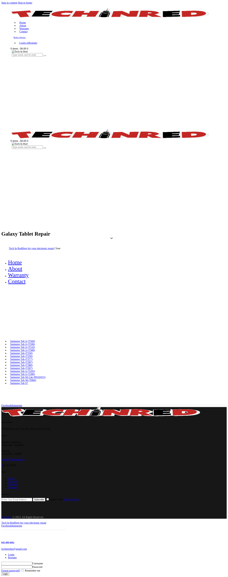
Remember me (32, 570)
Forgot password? (10, 570)
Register (12, 557)
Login (11, 554)
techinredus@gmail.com (14, 549)
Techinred (6, 517)
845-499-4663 (7, 542)
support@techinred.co (13, 459)
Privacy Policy (71, 499)
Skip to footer (25, 2)
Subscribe (39, 499)
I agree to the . (64, 499)
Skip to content (9, 2)
